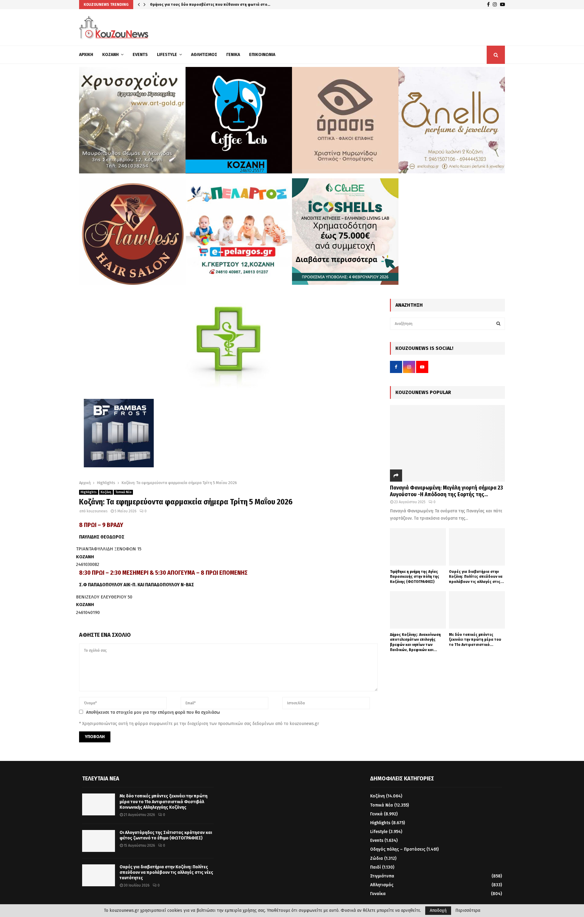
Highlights (89, 878)
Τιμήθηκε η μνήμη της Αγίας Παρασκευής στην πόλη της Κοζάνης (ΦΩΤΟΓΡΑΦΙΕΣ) (414, 576)
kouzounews (97, 897)
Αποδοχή (438, 910)
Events (140, 54)
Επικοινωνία (262, 54)
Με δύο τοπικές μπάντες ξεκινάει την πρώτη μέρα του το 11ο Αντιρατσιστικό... (475, 639)
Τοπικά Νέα (123, 878)
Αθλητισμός (204, 54)
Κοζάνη (110, 54)
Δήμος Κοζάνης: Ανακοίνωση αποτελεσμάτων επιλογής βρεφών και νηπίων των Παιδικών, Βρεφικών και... (415, 642)
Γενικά (233, 54)
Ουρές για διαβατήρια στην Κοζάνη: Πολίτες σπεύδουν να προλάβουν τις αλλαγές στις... (476, 576)
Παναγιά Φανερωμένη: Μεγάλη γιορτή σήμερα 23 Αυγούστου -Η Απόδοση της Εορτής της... (446, 491)
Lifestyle (167, 54)
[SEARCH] (498, 324)
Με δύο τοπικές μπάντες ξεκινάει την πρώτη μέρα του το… (203, 4)
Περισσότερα (467, 910)
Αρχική (86, 54)
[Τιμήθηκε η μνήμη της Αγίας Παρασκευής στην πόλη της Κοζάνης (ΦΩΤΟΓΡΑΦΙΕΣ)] (418, 547)
